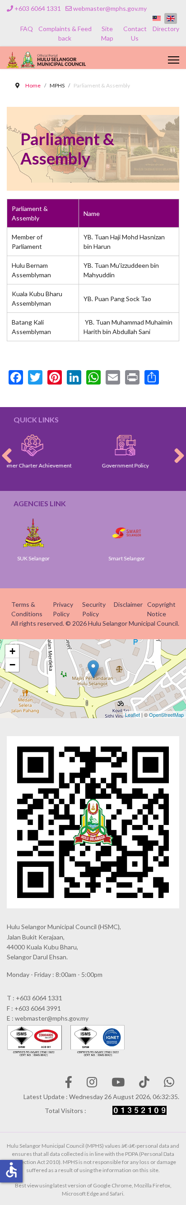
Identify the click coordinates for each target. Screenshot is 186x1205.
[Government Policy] (103, 445)
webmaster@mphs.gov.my (110, 8)
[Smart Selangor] (105, 532)
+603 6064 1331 (37, 8)
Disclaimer (128, 604)
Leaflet (132, 714)
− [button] (12, 664)
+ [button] (12, 651)
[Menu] (173, 59)
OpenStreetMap (166, 714)
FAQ (26, 28)
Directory (166, 28)
